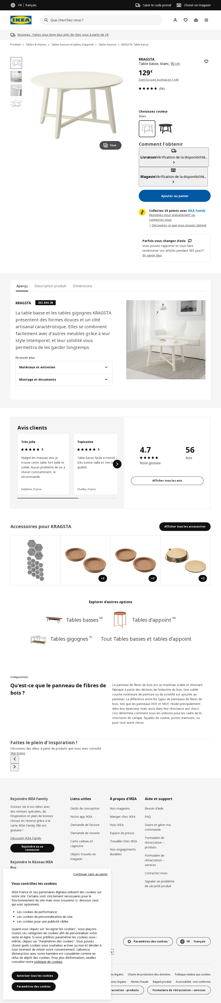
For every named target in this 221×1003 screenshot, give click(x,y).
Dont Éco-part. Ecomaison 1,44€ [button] (159, 79)
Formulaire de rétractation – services (154, 860)
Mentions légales (115, 982)
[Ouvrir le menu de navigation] (206, 20)
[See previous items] (14, 759)
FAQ (148, 817)
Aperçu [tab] (22, 286)
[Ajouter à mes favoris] (206, 61)
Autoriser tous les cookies (35, 976)
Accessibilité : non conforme (193, 982)
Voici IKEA (117, 825)
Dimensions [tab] (82, 286)
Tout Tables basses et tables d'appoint (146, 638)
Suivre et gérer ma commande (158, 827)
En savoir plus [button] (152, 255)
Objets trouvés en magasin (83, 856)
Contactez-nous (156, 873)
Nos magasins (120, 808)
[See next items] (117, 464)
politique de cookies (48, 962)
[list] (67, 464)
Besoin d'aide (154, 808)
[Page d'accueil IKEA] (21, 20)
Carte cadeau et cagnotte (81, 843)
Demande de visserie (85, 833)
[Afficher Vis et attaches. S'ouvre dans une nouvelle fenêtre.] (36, 560)
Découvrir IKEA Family (25, 838)
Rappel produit (162, 982)
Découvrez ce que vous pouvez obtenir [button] (179, 225)
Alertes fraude (139, 982)
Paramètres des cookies (34, 986)
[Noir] (165, 128)
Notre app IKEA (81, 817)
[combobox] (100, 20)
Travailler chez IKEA (123, 841)
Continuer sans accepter (90, 874)
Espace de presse (122, 833)
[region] (77, 105)
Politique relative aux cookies (193, 974)
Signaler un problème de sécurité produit (159, 883)
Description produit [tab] (50, 286)
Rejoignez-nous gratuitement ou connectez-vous (172, 217)
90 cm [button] (175, 63)
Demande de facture (84, 825)
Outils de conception (84, 808)
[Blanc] (147, 128)
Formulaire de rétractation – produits (154, 842)
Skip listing (17, 753)
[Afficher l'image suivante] (116, 105)
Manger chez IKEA (122, 817)
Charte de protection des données (149, 974)
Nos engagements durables (123, 851)
